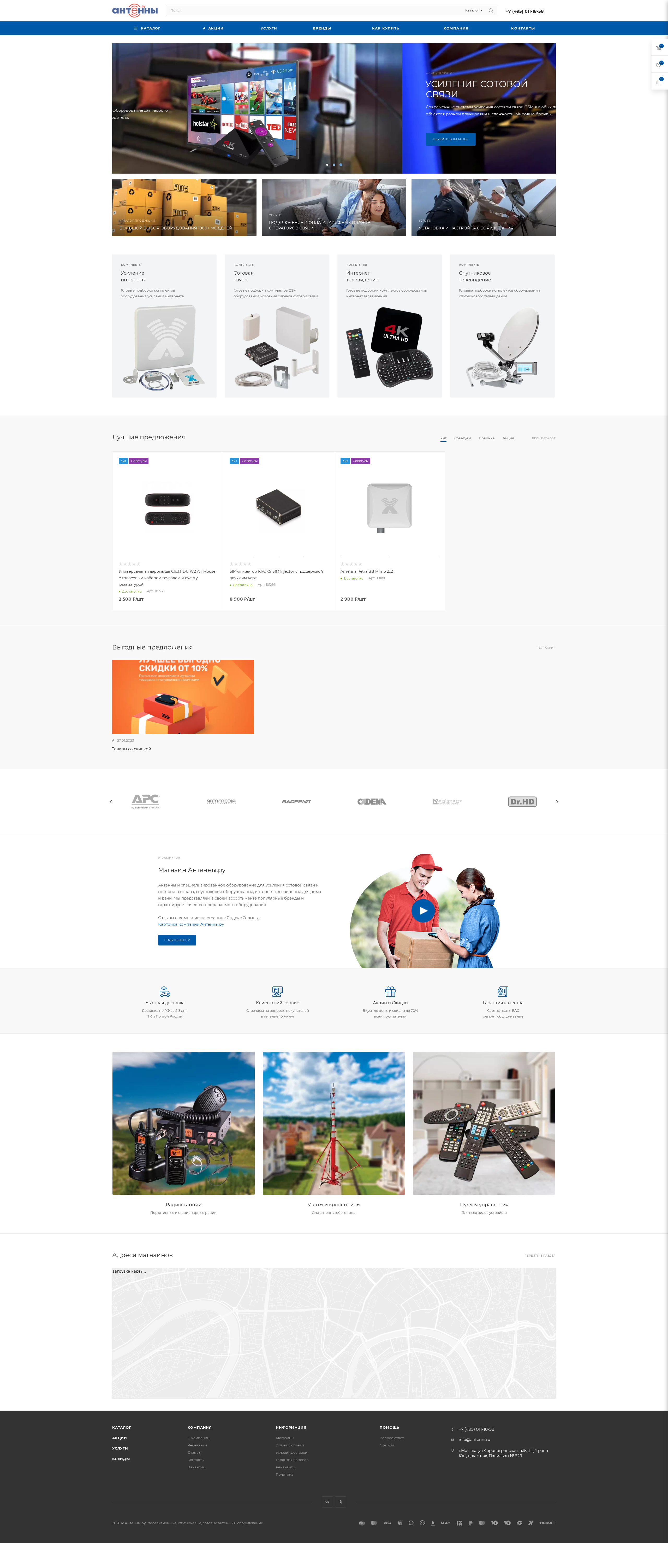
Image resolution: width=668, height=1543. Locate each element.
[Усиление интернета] (164, 347)
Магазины (285, 1438)
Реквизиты (197, 1445)
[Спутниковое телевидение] (502, 347)
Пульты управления (484, 1205)
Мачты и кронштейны (333, 1205)
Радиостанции (183, 1205)
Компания (200, 1427)
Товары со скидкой (131, 748)
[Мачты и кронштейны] (334, 1123)
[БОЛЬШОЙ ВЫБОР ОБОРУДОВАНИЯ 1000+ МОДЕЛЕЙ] (184, 207)
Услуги (120, 1448)
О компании (199, 1438)
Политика (284, 1474)
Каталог (121, 1427)
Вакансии (196, 1467)
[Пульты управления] (484, 1123)
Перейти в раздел (540, 1255)
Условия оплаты (290, 1445)
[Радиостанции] (183, 1123)
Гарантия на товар (292, 1460)
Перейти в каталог (160, 139)
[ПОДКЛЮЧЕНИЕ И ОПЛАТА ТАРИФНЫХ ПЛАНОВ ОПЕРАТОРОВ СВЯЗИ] (334, 207)
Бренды (121, 1459)
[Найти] (491, 10)
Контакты (196, 1460)
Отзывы (194, 1452)
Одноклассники (340, 1501)
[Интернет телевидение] (389, 347)
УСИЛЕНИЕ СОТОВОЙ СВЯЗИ (186, 89)
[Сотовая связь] (277, 347)
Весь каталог (544, 438)
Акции (119, 1438)
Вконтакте (327, 1501)
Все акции (547, 648)
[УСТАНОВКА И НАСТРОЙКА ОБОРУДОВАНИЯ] (483, 207)
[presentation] (111, 801)
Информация (291, 1427)
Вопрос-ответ (392, 1438)
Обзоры (387, 1445)
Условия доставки (291, 1452)
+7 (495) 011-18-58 (525, 11)
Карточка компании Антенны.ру (191, 924)
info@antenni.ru (474, 1439)
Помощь (389, 1427)
